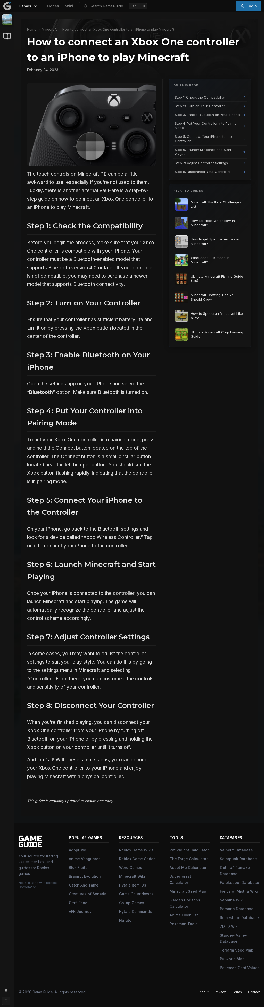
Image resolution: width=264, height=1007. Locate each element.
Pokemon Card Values (240, 967)
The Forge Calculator (189, 859)
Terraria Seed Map (236, 950)
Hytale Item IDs (132, 885)
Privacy (220, 992)
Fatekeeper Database (239, 882)
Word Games (130, 867)
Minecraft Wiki (132, 876)
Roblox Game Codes (137, 859)
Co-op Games (131, 902)
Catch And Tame (83, 885)
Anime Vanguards (85, 859)
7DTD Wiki (229, 926)
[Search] (6, 1001)
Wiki (69, 6)
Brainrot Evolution (85, 876)
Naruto (125, 920)
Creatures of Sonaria (87, 894)
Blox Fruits (78, 867)
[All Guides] (7, 36)
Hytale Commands (135, 911)
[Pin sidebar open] (6, 990)
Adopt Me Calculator (188, 867)
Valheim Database (236, 850)
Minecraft (49, 29)
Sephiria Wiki (232, 900)
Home (31, 29)
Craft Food (78, 902)
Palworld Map (232, 959)
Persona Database (236, 909)
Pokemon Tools (183, 924)
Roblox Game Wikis (136, 850)
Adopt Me (77, 850)
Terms (237, 992)
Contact (254, 992)
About (204, 992)
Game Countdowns (136, 894)
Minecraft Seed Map (188, 891)
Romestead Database (239, 917)
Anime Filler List (184, 915)
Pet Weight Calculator (189, 850)
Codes (53, 6)
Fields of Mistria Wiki (239, 891)
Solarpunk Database (238, 859)
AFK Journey (80, 911)
